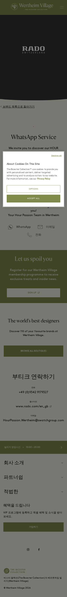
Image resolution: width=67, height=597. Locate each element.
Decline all (56, 156)
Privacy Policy (43, 179)
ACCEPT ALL (33, 199)
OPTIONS (33, 189)
